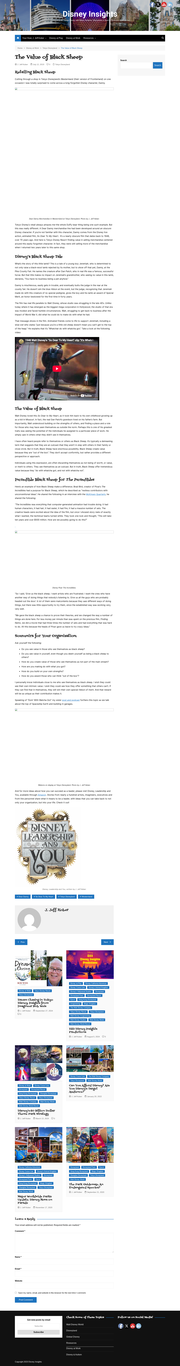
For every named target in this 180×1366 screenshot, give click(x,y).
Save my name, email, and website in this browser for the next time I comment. (52, 1293)
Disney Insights (90, 14)
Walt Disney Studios (78, 1020)
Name (18, 1257)
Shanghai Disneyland (48, 1094)
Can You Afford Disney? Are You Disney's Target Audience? (89, 1089)
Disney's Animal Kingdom (98, 987)
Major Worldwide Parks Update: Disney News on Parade (35, 1200)
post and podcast (71, 700)
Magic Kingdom (90, 1004)
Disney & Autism (74, 1354)
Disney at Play (56, 38)
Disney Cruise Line (77, 987)
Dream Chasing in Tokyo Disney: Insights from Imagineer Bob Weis (35, 1003)
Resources (88, 38)
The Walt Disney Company (80, 1008)
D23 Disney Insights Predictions (83, 1030)
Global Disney (73, 1337)
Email (18, 1269)
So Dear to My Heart (44, 897)
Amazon (42, 794)
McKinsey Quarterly (96, 494)
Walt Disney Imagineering (80, 1016)
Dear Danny (24, 897)
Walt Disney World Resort (80, 1024)
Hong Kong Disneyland (87, 1000)
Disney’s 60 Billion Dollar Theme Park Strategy (36, 1112)
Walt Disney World (97, 1020)
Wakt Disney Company (28, 1102)
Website (18, 1281)
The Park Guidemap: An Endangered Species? (86, 1186)
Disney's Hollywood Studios (80, 992)
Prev (23, 942)
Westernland (87, 897)
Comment (20, 1231)
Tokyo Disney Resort (42, 991)
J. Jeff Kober (22, 64)
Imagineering (75, 1004)
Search (123, 60)
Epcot (72, 1000)
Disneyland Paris (76, 996)
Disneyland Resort (94, 996)
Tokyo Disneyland (62, 64)
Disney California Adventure (95, 984)
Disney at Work (73, 38)
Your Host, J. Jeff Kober (33, 38)
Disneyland (99, 992)
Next (106, 942)
